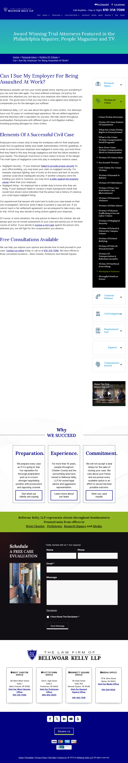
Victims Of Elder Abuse (110, 206)
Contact (122, 15)
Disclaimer (51, 610)
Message (51, 577)
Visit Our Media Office (108, 684)
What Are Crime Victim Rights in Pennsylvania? (111, 131)
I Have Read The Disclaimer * (64, 616)
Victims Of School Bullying (108, 239)
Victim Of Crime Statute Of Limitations (111, 123)
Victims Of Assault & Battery (109, 176)
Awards (100, 15)
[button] (109, 365)
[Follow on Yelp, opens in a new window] (78, 719)
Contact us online (15, 250)
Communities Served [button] (71, 15)
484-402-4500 (49, 695)
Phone (81, 550)
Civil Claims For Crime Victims (110, 169)
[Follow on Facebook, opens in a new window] (50, 719)
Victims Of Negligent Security (109, 222)
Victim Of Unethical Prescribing (109, 265)
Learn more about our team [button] (64, 495)
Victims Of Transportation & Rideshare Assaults (108, 256)
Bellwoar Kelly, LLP (85, 757)
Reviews (94, 15)
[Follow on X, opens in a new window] (57, 719)
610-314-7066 (114, 10)
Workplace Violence (109, 271)
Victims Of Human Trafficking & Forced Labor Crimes (109, 213)
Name (49, 550)
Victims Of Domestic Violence (109, 199)
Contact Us (61, 757)
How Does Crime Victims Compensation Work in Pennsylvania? (110, 150)
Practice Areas (56, 15)
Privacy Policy (41, 757)
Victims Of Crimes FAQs (111, 158)
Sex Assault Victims (109, 163)
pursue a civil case (44, 225)
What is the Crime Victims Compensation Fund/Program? (110, 140)
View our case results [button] (99, 495)
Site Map (52, 757)
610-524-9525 (108, 689)
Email (50, 563)
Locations (119, 4)
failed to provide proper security (57, 166)
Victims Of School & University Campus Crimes (109, 231)
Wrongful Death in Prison (108, 277)
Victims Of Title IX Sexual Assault (108, 247)
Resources (108, 15)
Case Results (86, 15)
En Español (103, 4)
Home (38, 15)
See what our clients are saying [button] (28, 495)
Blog (116, 15)
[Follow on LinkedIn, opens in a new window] (64, 719)
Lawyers (44, 15)
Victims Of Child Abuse (110, 183)
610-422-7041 (78, 697)
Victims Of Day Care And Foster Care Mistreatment (109, 190)
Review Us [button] (64, 731)
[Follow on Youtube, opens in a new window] (71, 719)
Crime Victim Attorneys (111, 117)
